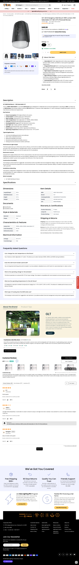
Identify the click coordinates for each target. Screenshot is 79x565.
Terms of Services (21, 548)
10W (44, 45)
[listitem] (8, 365)
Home (4, 14)
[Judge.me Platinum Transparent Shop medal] (42, 515)
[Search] (49, 5)
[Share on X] (51, 89)
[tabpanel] (39, 323)
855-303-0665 (70, 1)
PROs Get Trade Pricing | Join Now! (11, 1)
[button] (28, 11)
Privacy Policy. (6, 549)
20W (49, 45)
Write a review (69, 358)
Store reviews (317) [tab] (18, 383)
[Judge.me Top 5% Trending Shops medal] (57, 515)
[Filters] (66, 383)
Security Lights (10, 14)
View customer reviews (10, 350)
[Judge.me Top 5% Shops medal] (52, 515)
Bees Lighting (10, 558)
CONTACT (63, 1)
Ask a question (69, 361)
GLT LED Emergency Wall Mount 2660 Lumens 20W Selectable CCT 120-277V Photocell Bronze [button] (27, 424)
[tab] (10, 307)
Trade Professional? (54, 32)
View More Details (46, 85)
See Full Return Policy (57, 233)
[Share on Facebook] (47, 89)
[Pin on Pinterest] (54, 89)
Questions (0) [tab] (26, 383)
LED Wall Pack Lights (19, 14)
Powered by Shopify (18, 558)
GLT (47, 21)
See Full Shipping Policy (46, 233)
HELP (59, 1)
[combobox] (32, 5)
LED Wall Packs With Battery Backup (33, 14)
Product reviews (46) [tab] (8, 383)
